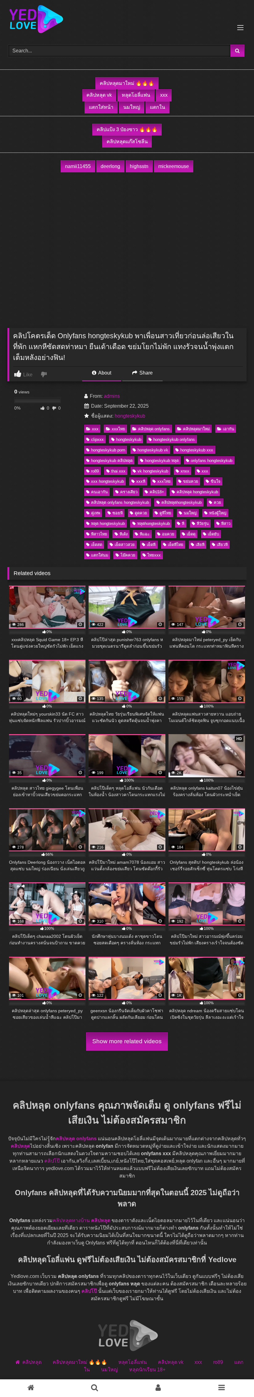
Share (145, 372)
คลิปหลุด (20, 1146)
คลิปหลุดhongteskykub (181, 502)
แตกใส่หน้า (101, 107)
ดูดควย (141, 513)
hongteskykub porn (108, 450)
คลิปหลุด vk (99, 95)
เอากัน (228, 429)
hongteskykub (130, 416)
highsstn (139, 166)
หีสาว (225, 523)
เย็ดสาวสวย (125, 544)
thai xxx (118, 471)
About (104, 372)
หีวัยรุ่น (203, 523)
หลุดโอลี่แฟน (136, 95)
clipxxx (97, 439)
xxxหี (140, 481)
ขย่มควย (190, 481)
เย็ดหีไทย (175, 544)
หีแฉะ (145, 534)
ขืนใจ (216, 481)
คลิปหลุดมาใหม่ (196, 429)
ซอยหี (117, 513)
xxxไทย (118, 429)
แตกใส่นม (99, 555)
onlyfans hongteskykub (211, 460)
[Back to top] (235, 1379)
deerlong (110, 166)
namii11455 (78, 166)
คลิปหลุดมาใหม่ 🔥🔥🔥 (127, 83)
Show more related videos (127, 1041)
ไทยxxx (154, 555)
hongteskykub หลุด (162, 460)
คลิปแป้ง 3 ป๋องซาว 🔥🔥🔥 (127, 129)
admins (112, 396)
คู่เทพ (95, 513)
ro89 (95, 471)
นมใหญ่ (131, 107)
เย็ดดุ (191, 534)
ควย (217, 502)
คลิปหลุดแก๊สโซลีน (127, 141)
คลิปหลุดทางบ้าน (71, 1220)
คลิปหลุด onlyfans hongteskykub (120, 502)
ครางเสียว (129, 492)
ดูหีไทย (165, 513)
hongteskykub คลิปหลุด (112, 460)
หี (183, 523)
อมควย (168, 534)
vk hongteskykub (153, 471)
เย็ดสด (96, 544)
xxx (164, 95)
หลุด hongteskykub (108, 523)
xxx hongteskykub (107, 481)
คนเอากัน (99, 492)
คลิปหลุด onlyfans (154, 429)
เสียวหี (222, 544)
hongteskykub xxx (196, 450)
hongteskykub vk (153, 450)
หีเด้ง (124, 534)
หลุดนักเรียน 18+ (147, 1369)
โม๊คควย (127, 555)
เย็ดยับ (213, 534)
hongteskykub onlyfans (174, 439)
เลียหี (200, 544)
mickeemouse (173, 166)
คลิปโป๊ (52, 1161)
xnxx (185, 471)
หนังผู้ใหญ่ (217, 513)
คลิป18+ (157, 492)
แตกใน (157, 107)
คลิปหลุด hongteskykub (197, 492)
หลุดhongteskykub (153, 523)
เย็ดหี (151, 544)
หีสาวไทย (99, 534)
